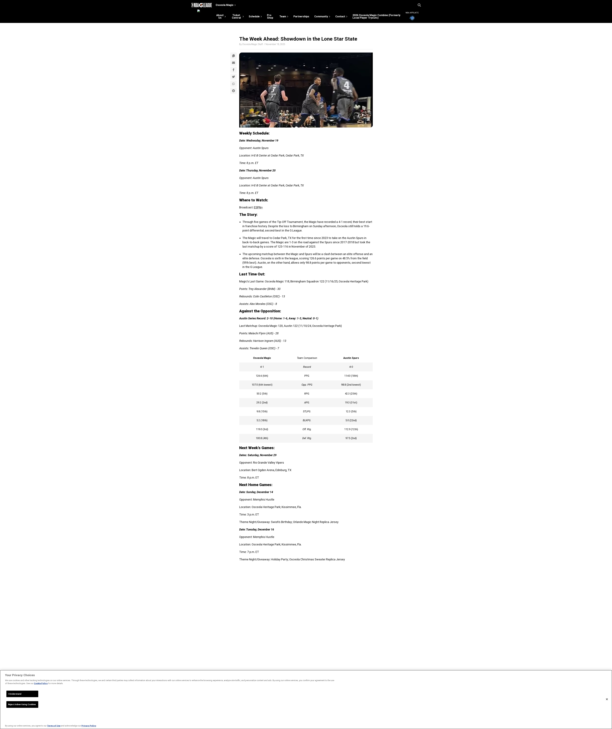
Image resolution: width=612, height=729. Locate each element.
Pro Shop (270, 16)
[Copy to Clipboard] (233, 56)
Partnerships (301, 16)
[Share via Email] (233, 63)
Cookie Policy (41, 683)
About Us (220, 16)
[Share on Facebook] (233, 70)
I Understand (15, 694)
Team (282, 16)
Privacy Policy (88, 726)
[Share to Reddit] (233, 91)
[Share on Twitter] (233, 77)
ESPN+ (258, 207)
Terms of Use (53, 726)
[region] (306, 699)
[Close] (606, 699)
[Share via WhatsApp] (233, 84)
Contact (340, 16)
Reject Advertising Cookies (22, 704)
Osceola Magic (224, 5)
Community (321, 16)
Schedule (254, 16)
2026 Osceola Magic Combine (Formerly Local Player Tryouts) (376, 16)
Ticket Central (236, 16)
